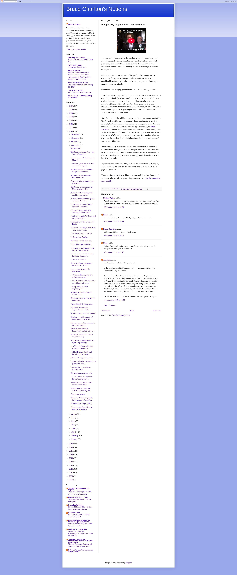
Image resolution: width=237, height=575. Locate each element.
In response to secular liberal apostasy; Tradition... (82, 205)
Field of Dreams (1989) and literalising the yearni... (81, 353)
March (74, 432)
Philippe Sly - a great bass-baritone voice (81, 368)
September (75, 145)
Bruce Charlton (109, 229)
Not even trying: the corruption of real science (80, 550)
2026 (71, 106)
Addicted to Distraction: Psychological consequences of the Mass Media (80, 533)
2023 (71, 116)
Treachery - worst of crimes (81, 240)
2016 (71, 451)
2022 (71, 120)
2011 (71, 469)
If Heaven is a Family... (79, 237)
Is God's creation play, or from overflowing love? (79, 515)
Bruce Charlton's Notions (96, 9)
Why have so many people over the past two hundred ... (82, 249)
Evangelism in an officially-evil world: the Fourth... (83, 199)
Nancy (105, 214)
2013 (71, 461)
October (74, 141)
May (73, 424)
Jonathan (107, 259)
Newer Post (106, 310)
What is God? (76, 148)
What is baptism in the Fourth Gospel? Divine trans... (82, 170)
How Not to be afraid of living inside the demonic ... (82, 254)
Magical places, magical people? (83, 313)
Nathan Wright (109, 198)
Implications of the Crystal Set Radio (82, 223)
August (74, 414)
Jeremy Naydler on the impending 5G (79, 287)
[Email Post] (147, 189)
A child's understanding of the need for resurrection (82, 193)
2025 (71, 109)
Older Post (157, 310)
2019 (71, 131)
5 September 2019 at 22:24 (114, 207)
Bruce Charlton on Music (78, 497)
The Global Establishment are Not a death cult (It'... (82, 188)
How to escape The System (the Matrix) (82, 158)
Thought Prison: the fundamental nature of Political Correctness (80, 545)
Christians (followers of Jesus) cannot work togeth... (82, 164)
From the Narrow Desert (78, 82)
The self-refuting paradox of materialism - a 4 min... (81, 264)
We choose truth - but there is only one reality (82, 335)
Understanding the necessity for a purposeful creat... (83, 362)
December (75, 134)
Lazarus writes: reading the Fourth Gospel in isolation (79, 521)
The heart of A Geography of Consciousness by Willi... (81, 318)
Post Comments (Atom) (121, 315)
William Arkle (74, 512)
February (75, 435)
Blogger (128, 562)
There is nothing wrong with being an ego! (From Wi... (81, 398)
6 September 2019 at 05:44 (114, 221)
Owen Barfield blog (75, 505)
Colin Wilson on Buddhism (81, 244)
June (73, 421)
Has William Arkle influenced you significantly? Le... (82, 347)
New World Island (75, 90)
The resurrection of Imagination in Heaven (83, 299)
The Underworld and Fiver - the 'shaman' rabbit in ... (82, 153)
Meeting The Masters (76, 57)
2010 (71, 472)
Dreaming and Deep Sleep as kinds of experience (81, 408)
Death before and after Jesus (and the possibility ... (83, 217)
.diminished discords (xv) (77, 67)
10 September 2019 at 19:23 (114, 300)
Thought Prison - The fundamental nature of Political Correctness (80, 540)
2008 (71, 479)
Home (131, 310)
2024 (71, 113)
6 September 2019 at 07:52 (114, 235)
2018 (71, 443)
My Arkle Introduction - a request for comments (80, 308)
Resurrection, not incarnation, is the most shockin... (83, 324)
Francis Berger (74, 70)
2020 (71, 127)
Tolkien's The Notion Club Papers (78, 489)
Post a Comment (110, 305)
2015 (71, 454)
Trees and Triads (75, 65)
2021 (71, 124)
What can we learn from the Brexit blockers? (81, 176)
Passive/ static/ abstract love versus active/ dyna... (81, 383)
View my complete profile (76, 49)
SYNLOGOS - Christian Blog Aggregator (80, 96)
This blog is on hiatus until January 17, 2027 (80, 85)
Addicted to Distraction (77, 529)
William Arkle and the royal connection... (81, 293)
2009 (71, 476)
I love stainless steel (78, 259)
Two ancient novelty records (81, 373)
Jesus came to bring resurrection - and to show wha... (83, 228)
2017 (71, 447)
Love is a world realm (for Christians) (80, 270)
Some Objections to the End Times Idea (80, 60)
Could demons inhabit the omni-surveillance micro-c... (83, 281)
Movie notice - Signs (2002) (81, 403)
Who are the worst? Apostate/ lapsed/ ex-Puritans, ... (82, 377)
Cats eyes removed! (78, 394)
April (73, 428)
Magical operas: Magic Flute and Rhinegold (79, 500)
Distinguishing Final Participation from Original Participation (80, 508)
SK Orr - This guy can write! (81, 357)
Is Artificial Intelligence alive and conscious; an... (82, 276)
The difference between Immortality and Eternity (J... (82, 329)
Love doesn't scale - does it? (81, 233)
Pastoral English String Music (82, 304)
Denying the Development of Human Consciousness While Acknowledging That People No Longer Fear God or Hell (79, 75)
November (75, 138)
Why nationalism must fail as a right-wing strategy (82, 341)
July (73, 417)
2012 (71, 465)
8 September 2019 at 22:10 (114, 252)
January (74, 439)
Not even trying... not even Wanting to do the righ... (81, 211)
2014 (71, 458)
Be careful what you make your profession (82, 182)
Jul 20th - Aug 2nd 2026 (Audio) (80, 92)
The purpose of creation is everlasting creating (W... (81, 389)
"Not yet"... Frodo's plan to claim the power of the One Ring (80, 492)
